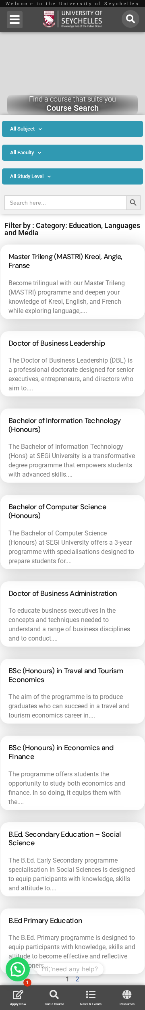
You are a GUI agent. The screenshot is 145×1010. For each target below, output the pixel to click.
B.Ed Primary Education (45, 920)
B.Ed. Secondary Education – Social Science (64, 839)
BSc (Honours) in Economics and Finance (60, 752)
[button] (15, 19)
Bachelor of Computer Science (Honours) (57, 511)
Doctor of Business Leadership (56, 343)
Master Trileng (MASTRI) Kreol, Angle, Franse (65, 261)
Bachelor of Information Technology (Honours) (64, 425)
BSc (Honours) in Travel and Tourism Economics (65, 675)
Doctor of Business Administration (62, 593)
